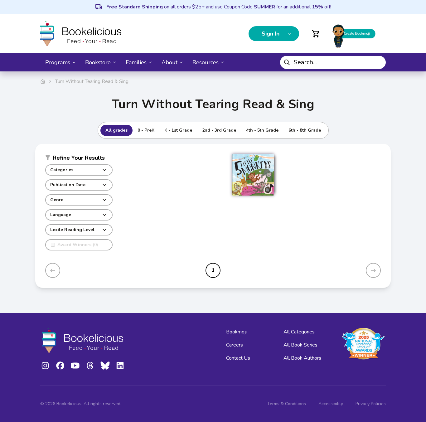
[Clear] (378, 62)
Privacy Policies (371, 404)
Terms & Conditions (286, 404)
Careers (234, 345)
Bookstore (98, 62)
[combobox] (333, 62)
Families (136, 62)
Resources (205, 62)
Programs (57, 62)
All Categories (299, 331)
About (169, 62)
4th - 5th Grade (262, 130)
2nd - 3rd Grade (219, 130)
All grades (116, 130)
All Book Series (300, 345)
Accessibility (330, 404)
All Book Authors (302, 358)
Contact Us (238, 358)
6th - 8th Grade (304, 130)
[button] (79, 159)
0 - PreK (146, 130)
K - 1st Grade (178, 130)
